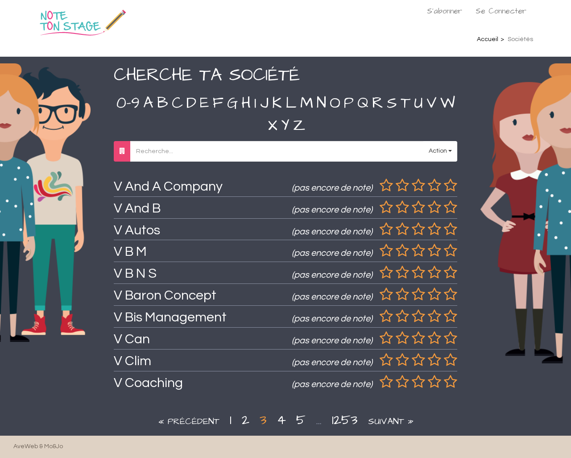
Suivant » (391, 421)
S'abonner (444, 11)
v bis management (170, 317)
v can (132, 339)
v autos (137, 230)
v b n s (135, 273)
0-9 (128, 103)
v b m (130, 251)
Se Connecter (501, 11)
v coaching (148, 383)
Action (438, 151)
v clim (132, 361)
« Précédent (188, 421)
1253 (345, 420)
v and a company (168, 186)
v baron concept (165, 295)
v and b (137, 208)
